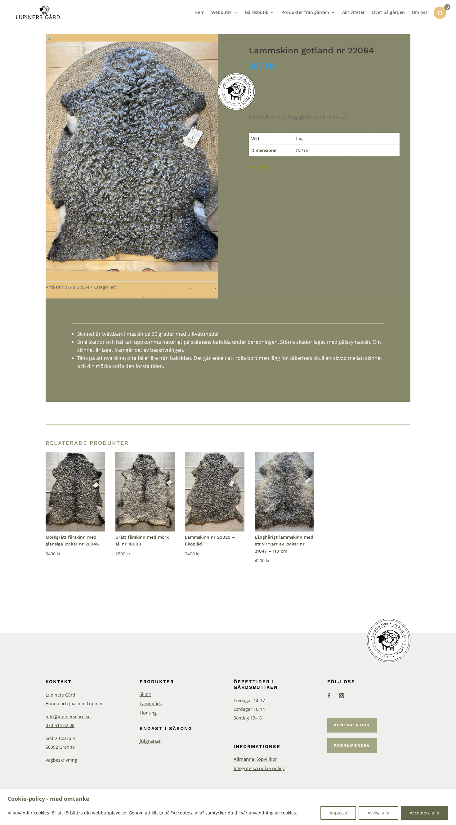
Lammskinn (57, 295)
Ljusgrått (134, 295)
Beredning (155, 287)
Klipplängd (203, 287)
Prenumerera (352, 745)
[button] (48, 38)
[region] (228, 807)
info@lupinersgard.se (68, 717)
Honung (148, 713)
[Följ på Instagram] (341, 696)
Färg (172, 287)
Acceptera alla (424, 813)
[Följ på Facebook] (329, 696)
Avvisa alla (378, 813)
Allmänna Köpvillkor (255, 759)
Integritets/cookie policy (259, 768)
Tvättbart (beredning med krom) (178, 295)
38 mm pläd (130, 287)
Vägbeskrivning (61, 760)
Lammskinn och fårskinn (97, 295)
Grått (185, 287)
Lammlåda (151, 703)
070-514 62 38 (60, 725)
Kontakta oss (352, 725)
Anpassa (338, 813)
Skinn (145, 694)
